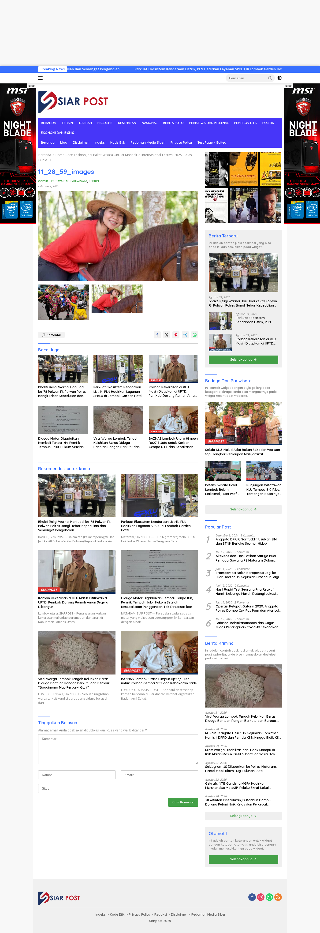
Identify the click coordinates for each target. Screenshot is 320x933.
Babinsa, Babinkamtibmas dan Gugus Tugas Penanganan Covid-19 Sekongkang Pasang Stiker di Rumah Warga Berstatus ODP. (248, 625)
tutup (31, 85)
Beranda (48, 142)
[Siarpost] (73, 100)
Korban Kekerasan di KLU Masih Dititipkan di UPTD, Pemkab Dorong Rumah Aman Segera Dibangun (173, 391)
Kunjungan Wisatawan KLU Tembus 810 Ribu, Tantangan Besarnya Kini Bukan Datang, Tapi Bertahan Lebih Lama (263, 489)
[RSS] (278, 897)
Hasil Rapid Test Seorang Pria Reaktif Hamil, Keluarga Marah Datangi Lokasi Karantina (246, 591)
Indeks (100, 142)
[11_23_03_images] (63, 302)
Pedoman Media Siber (148, 142)
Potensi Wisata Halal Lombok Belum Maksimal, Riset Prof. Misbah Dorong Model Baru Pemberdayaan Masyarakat (222, 489)
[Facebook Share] (157, 334)
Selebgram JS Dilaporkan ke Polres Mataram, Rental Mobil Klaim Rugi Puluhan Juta (241, 768)
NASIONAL (149, 123)
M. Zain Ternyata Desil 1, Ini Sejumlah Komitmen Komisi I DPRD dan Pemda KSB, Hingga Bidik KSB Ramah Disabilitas (243, 735)
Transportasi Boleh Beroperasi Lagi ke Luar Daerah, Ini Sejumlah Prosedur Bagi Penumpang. (247, 575)
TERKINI (68, 123)
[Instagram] (260, 897)
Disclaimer (81, 142)
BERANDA (48, 123)
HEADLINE (104, 123)
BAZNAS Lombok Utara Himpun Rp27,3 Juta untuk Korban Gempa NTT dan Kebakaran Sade (173, 442)
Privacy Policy (181, 142)
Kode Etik (117, 142)
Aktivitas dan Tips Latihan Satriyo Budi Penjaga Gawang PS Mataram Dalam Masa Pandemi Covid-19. (246, 558)
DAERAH (85, 123)
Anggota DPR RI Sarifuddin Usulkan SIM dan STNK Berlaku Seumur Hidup (246, 541)
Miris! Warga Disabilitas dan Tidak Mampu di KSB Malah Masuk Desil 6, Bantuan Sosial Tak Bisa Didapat (240, 752)
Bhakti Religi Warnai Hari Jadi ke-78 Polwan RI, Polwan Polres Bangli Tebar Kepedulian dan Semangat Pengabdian (62, 391)
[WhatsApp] (269, 897)
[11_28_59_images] (117, 299)
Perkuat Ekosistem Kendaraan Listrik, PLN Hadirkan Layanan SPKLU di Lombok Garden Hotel (158, 69)
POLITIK (268, 123)
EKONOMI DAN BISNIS (57, 133)
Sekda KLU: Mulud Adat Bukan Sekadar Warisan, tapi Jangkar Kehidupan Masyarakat (243, 452)
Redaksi (160, 914)
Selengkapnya (241, 359)
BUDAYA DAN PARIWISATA (69, 181)
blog (63, 142)
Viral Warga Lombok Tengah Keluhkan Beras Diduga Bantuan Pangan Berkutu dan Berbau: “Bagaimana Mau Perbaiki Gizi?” (116, 442)
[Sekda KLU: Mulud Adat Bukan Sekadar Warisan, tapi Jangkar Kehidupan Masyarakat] (243, 424)
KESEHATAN (127, 123)
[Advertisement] (140, 33)
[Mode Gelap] (279, 78)
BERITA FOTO (173, 123)
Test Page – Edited (211, 142)
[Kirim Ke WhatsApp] (194, 334)
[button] (270, 78)
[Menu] (41, 78)
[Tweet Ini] (166, 334)
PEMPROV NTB (245, 123)
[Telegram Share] (185, 334)
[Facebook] (252, 897)
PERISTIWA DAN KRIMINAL (209, 123)
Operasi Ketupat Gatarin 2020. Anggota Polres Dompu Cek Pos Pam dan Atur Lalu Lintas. (248, 608)
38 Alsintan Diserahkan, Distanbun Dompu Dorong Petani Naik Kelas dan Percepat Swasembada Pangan (238, 802)
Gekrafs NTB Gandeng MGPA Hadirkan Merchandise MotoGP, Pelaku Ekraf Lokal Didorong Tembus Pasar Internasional (237, 785)
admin (43, 181)
